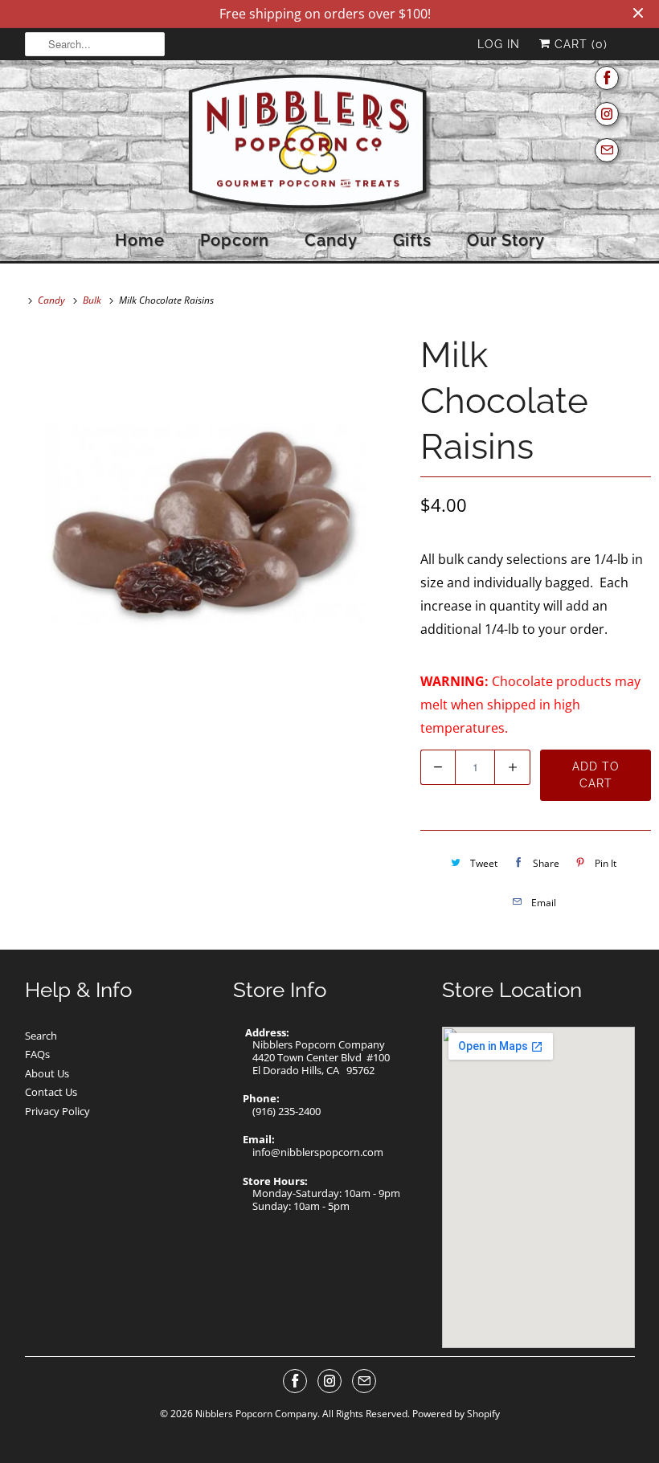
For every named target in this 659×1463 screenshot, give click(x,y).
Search (41, 1035)
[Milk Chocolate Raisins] (206, 526)
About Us (47, 1073)
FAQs (37, 1054)
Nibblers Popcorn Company (256, 1413)
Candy (331, 240)
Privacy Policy (57, 1111)
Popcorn (234, 240)
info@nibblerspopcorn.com (317, 1152)
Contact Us (51, 1092)
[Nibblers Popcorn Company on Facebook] (607, 78)
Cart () (579, 44)
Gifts (412, 240)
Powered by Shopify (456, 1413)
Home (140, 240)
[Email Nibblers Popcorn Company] (607, 151)
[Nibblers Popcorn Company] (330, 145)
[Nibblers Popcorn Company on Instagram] (607, 114)
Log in (498, 44)
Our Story (506, 240)
